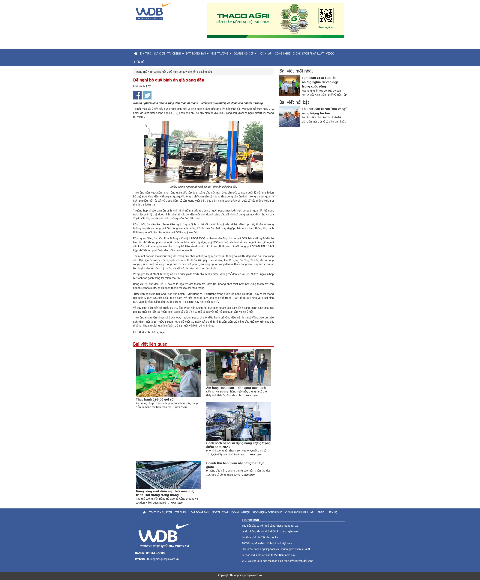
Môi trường (220, 512)
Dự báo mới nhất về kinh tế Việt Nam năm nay (268, 555)
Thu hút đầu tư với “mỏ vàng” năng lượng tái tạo (270, 525)
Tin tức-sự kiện (156, 332)
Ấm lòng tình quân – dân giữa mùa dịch (236, 387)
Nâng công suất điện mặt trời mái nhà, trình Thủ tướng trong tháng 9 (165, 493)
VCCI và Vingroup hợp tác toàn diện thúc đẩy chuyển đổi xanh (277, 561)
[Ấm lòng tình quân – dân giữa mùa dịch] (238, 367)
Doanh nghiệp (240, 512)
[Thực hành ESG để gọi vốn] (168, 373)
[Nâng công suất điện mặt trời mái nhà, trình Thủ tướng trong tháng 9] (168, 475)
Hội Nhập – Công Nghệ (267, 512)
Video (320, 512)
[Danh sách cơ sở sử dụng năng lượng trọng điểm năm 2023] (238, 421)
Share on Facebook (137, 95)
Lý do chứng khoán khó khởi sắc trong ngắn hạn (270, 531)
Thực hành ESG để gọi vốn (155, 399)
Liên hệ (332, 512)
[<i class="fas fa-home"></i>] (136, 53)
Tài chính (181, 512)
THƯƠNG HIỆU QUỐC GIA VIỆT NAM (169, 12)
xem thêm (181, 407)
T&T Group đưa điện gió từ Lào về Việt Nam (267, 543)
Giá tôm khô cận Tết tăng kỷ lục (260, 537)
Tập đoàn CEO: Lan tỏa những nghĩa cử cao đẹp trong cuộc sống (320, 82)
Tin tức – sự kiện (160, 512)
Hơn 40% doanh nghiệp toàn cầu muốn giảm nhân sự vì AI (276, 549)
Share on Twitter (147, 95)
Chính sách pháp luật (299, 512)
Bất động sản (199, 512)
